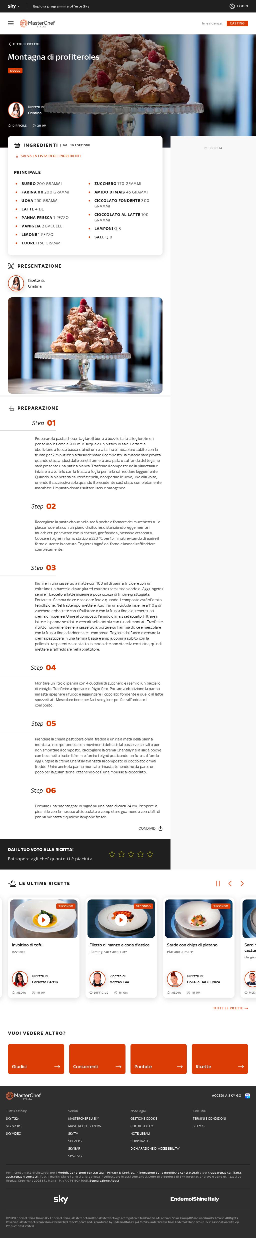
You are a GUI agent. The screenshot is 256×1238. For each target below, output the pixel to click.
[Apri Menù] (14, 23)
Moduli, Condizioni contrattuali (82, 1172)
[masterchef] (40, 23)
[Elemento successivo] (242, 883)
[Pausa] (218, 883)
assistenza (14, 1176)
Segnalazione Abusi (104, 1180)
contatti (32, 1176)
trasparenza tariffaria (224, 1172)
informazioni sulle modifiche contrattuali (167, 1172)
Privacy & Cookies (120, 1172)
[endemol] (194, 1199)
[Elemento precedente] (230, 883)
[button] (150, 854)
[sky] (61, 1199)
